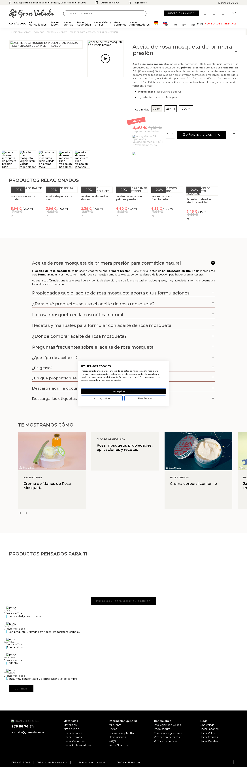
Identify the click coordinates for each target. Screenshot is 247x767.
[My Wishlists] (205, 13)
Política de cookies (165, 741)
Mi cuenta (115, 725)
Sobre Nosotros (118, 745)
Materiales (69, 725)
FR (193, 25)
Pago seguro (162, 729)
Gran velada (207, 725)
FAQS (112, 741)
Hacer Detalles (209, 741)
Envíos (113, 729)
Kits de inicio (71, 729)
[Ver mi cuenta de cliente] (214, 13)
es (232, 13)
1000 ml (186, 108)
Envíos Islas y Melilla (121, 733)
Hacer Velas (207, 733)
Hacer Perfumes (73, 741)
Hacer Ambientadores (77, 745)
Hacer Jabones (72, 733)
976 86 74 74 (229, 2)
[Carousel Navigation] (132, 513)
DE (156, 25)
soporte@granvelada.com (28, 732)
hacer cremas (184, 274)
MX (175, 25)
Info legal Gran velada (167, 725)
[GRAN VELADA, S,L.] (36, 13)
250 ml (170, 108)
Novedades (213, 23)
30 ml (157, 108)
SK (166, 25)
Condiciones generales (168, 733)
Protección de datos (167, 737)
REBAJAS (230, 23)
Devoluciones (117, 737)
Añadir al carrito (203, 134)
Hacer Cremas (72, 737)
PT (184, 25)
